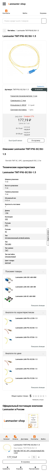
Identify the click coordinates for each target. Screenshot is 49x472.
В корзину (36, 140)
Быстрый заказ (15, 140)
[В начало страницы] (44, 467)
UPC (6, 225)
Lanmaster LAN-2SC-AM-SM (25, 287)
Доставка (24, 439)
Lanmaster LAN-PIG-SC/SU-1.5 (26, 328)
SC (6, 232)
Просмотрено (34, 469)
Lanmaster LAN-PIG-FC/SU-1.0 (26, 378)
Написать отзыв (37, 400)
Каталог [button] (7, 439)
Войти (25, 13)
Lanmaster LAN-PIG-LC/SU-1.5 (26, 318)
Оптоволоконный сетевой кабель (17, 238)
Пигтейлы (11, 30)
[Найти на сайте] (44, 21)
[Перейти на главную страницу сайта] (19, 3)
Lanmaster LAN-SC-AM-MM (25, 296)
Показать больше (38, 306)
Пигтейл (8, 244)
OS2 (6, 219)
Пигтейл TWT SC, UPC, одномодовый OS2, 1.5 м (29, 452)
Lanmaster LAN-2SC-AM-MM (25, 277)
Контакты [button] (6, 13)
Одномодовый (10, 257)
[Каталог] (4, 4)
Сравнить (6, 469)
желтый (8, 263)
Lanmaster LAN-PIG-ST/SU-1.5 (26, 337)
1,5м (6, 213)
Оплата (15, 439)
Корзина (43, 13)
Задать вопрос (48, 236)
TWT (6, 250)
